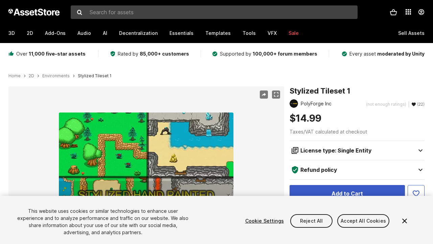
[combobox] (214, 12)
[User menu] (421, 12)
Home (14, 76)
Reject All (311, 221)
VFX (272, 33)
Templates (218, 33)
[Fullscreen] (276, 94)
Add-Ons (55, 33)
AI (105, 33)
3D (11, 33)
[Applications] (408, 12)
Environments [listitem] (56, 76)
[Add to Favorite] (416, 193)
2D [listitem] (31, 76)
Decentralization (138, 33)
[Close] (405, 221)
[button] (393, 12)
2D (30, 33)
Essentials (181, 33)
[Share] (264, 94)
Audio (84, 33)
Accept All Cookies (363, 221)
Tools (249, 33)
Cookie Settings (264, 221)
